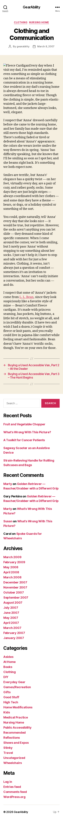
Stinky (7, 747)
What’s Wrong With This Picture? (27, 432)
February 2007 (14, 633)
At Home (9, 662)
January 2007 (13, 638)
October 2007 (13, 592)
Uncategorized (14, 758)
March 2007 (12, 628)
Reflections (11, 737)
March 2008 (12, 577)
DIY (5, 677)
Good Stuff (11, 697)
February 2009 (14, 562)
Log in (7, 781)
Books (7, 667)
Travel (8, 753)
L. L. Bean (26, 297)
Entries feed (12, 787)
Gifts (7, 692)
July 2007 (10, 607)
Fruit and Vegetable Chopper (24, 424)
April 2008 (11, 572)
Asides (8, 657)
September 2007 (15, 597)
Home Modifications (17, 707)
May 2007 (10, 617)
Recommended (14, 732)
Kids (6, 712)
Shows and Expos (16, 742)
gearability (23, 46)
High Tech (10, 702)
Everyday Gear (14, 682)
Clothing (20, 22)
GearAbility (31, 7)
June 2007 (11, 612)
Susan (7, 521)
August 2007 (12, 602)
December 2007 (15, 582)
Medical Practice (15, 717)
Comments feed (15, 792)
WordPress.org (14, 797)
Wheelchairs (12, 763)
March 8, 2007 (45, 46)
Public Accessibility (17, 727)
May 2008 (10, 567)
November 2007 (15, 587)
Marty (7, 484)
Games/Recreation (17, 687)
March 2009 (12, 557)
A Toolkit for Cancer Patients (24, 440)
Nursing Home (39, 22)
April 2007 (11, 623)
